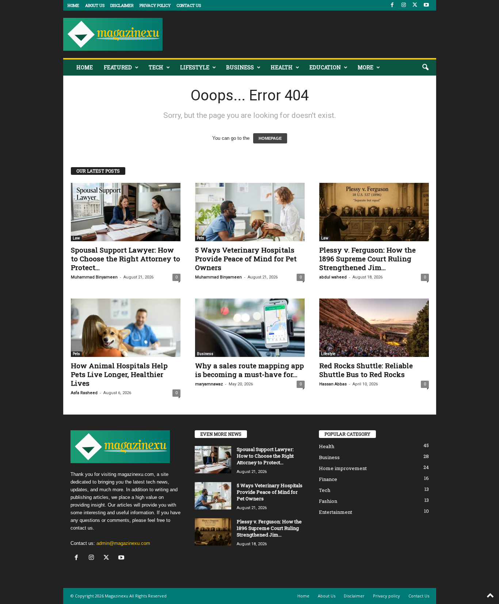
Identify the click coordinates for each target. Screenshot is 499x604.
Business (240, 67)
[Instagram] (403, 5)
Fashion (328, 501)
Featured (118, 67)
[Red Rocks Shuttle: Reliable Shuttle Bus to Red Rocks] (374, 328)
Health (282, 67)
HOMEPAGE (270, 138)
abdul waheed (333, 277)
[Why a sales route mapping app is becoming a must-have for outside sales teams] (250, 328)
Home (73, 5)
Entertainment (335, 512)
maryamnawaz (209, 384)
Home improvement (343, 468)
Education (325, 67)
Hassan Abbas (333, 384)
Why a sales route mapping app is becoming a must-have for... (249, 370)
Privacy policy (155, 5)
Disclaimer (122, 5)
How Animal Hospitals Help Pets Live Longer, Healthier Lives (119, 374)
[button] (425, 67)
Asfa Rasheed (84, 393)
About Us (94, 5)
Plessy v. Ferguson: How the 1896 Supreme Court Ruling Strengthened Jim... (367, 258)
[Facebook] (392, 5)
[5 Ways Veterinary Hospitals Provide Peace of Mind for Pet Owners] (250, 212)
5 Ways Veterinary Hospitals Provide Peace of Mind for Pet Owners (246, 258)
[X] (415, 5)
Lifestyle (194, 67)
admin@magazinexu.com (123, 543)
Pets (200, 238)
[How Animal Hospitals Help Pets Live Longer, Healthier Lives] (125, 328)
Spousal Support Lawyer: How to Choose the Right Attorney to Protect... (125, 258)
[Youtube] (426, 5)
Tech (156, 67)
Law (76, 238)
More (365, 67)
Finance (328, 479)
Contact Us (188, 5)
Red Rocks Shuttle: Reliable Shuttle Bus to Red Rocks (366, 370)
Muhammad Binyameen (94, 277)
